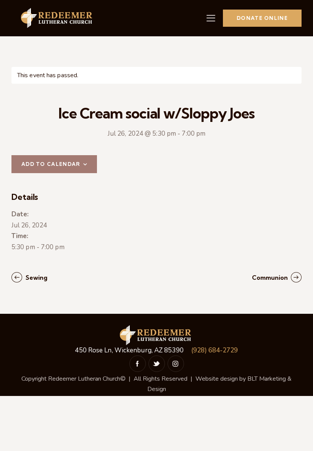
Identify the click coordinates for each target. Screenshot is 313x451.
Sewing (35, 277)
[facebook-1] (137, 363)
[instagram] (176, 363)
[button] (211, 18)
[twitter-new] (156, 363)
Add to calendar (51, 164)
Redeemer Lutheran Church (84, 379)
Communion (270, 277)
